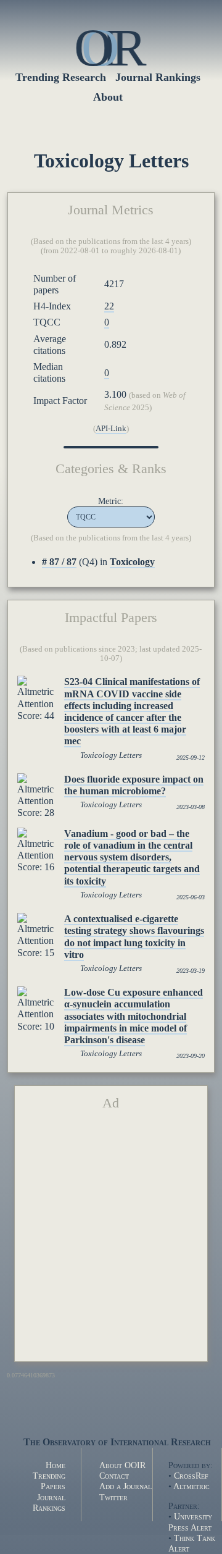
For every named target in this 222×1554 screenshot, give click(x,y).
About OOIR (122, 1465)
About (108, 97)
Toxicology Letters (111, 755)
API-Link (111, 428)
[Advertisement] (111, 1241)
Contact (114, 1475)
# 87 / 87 (59, 561)
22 (109, 306)
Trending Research (60, 77)
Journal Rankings (157, 77)
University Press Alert (190, 1521)
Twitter (113, 1497)
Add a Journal (125, 1486)
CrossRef (191, 1475)
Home (55, 1465)
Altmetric (191, 1486)
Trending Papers (49, 1481)
